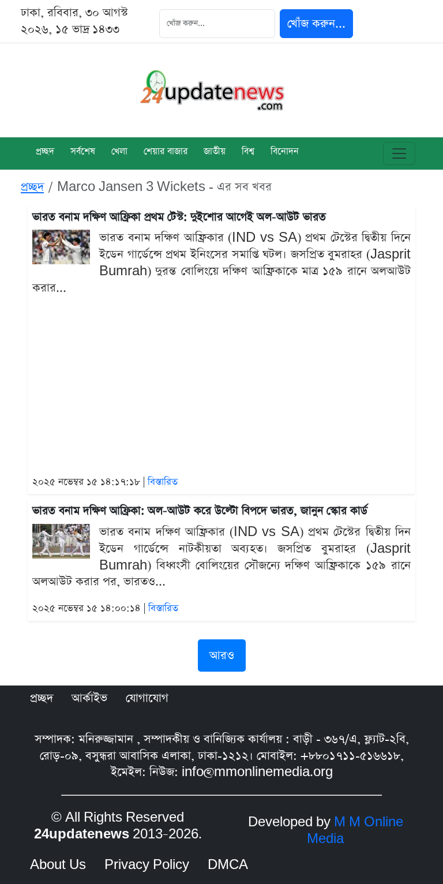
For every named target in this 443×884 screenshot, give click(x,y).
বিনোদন (285, 152)
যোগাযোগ (147, 698)
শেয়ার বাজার (165, 152)
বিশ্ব (248, 152)
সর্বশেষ (82, 152)
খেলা (119, 152)
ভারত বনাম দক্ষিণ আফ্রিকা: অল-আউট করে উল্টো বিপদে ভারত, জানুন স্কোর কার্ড (199, 511)
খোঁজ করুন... (316, 24)
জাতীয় (215, 152)
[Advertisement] (221, 386)
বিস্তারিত (163, 482)
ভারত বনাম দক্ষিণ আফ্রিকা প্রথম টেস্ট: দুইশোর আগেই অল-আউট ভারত (179, 217)
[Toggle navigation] (399, 153)
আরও (221, 655)
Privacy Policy (146, 865)
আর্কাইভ (89, 698)
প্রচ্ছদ (45, 152)
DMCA (228, 865)
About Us (58, 865)
